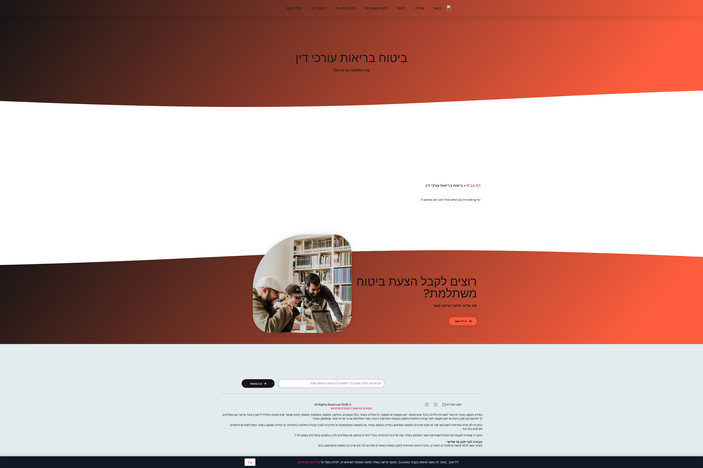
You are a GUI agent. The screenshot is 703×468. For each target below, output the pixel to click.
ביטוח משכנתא (376, 8)
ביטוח (401, 8)
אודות (419, 8)
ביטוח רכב (318, 8)
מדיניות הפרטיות (309, 462)
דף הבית (473, 185)
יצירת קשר (293, 8)
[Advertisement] (351, 153)
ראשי (437, 8)
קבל (250, 462)
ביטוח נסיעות (346, 8)
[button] (463, 321)
